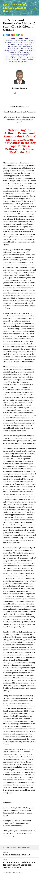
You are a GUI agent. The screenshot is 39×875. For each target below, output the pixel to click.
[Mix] (14, 35)
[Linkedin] (9, 35)
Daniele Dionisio (24, 847)
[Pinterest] (12, 35)
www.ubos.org (8, 836)
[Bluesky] (19, 35)
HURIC (14, 119)
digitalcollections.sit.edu (12, 826)
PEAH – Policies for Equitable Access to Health (14, 8)
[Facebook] (4, 35)
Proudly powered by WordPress (13, 872)
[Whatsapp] (17, 35)
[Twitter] (7, 35)
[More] (22, 35)
